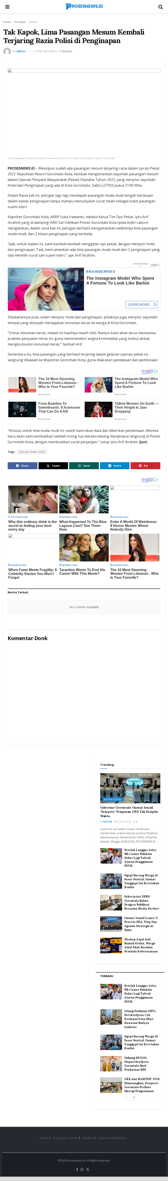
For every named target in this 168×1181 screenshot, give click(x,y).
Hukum (33, 22)
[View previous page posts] (126, 1097)
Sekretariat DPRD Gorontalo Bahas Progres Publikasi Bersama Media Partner (141, 902)
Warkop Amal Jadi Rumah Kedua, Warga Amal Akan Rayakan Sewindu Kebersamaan (141, 945)
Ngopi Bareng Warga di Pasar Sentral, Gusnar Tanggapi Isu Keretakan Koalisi (141, 881)
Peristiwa (20, 22)
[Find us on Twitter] (87, 1169)
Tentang (57, 1138)
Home (7, 22)
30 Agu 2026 (123, 821)
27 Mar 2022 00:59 (45, 51)
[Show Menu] (7, 6)
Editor (21, 51)
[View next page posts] (134, 1097)
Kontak (72, 1138)
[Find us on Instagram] (82, 1169)
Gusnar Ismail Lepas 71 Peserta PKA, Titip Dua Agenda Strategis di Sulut (141, 924)
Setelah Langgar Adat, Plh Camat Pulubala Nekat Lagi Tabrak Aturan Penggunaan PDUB (140, 858)
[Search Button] (160, 6)
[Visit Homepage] (84, 6)
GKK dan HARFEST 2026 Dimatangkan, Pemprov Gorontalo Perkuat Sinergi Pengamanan (142, 1085)
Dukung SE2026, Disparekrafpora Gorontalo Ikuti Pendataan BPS (136, 1064)
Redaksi (87, 1138)
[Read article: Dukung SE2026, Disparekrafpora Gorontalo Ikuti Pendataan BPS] (111, 1064)
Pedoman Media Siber (112, 1138)
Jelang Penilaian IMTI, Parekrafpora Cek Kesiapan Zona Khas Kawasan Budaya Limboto (140, 1019)
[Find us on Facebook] (77, 1169)
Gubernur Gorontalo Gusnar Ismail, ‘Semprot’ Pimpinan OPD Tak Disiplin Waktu (129, 812)
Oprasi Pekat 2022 (32, 452)
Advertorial (113, 799)
